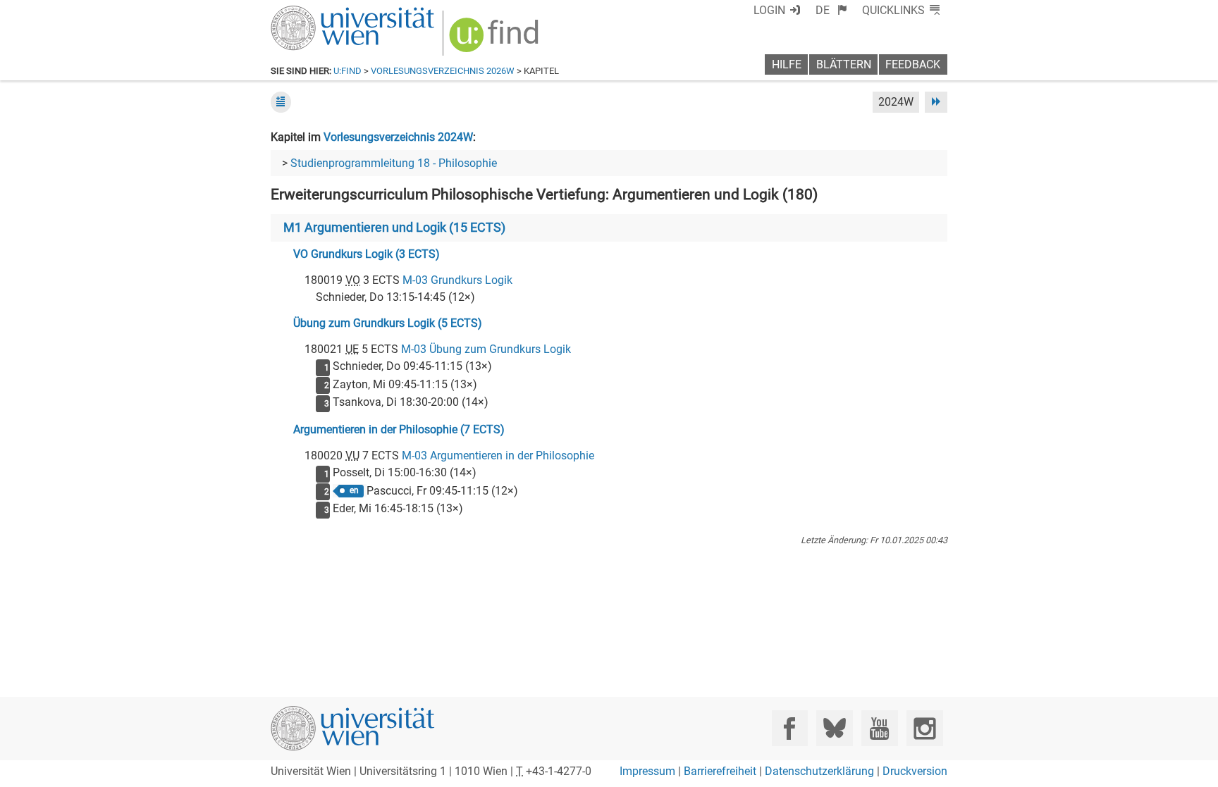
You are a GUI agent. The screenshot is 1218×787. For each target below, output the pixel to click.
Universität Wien (319, 12)
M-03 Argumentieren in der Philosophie (498, 455)
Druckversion (914, 771)
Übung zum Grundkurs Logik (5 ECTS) (387, 323)
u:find (347, 71)
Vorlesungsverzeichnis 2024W (398, 137)
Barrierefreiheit (720, 771)
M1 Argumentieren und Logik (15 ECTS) (394, 228)
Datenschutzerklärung (819, 771)
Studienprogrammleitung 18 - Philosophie (393, 163)
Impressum (647, 771)
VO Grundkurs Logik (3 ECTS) (366, 254)
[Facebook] (790, 728)
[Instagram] (924, 728)
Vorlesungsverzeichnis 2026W (443, 71)
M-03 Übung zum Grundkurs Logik (486, 349)
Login (769, 10)
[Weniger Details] (281, 102)
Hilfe (786, 64)
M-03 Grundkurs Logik (457, 280)
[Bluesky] (834, 728)
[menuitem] (831, 10)
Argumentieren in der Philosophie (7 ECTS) (399, 429)
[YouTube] (879, 728)
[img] (496, 40)
